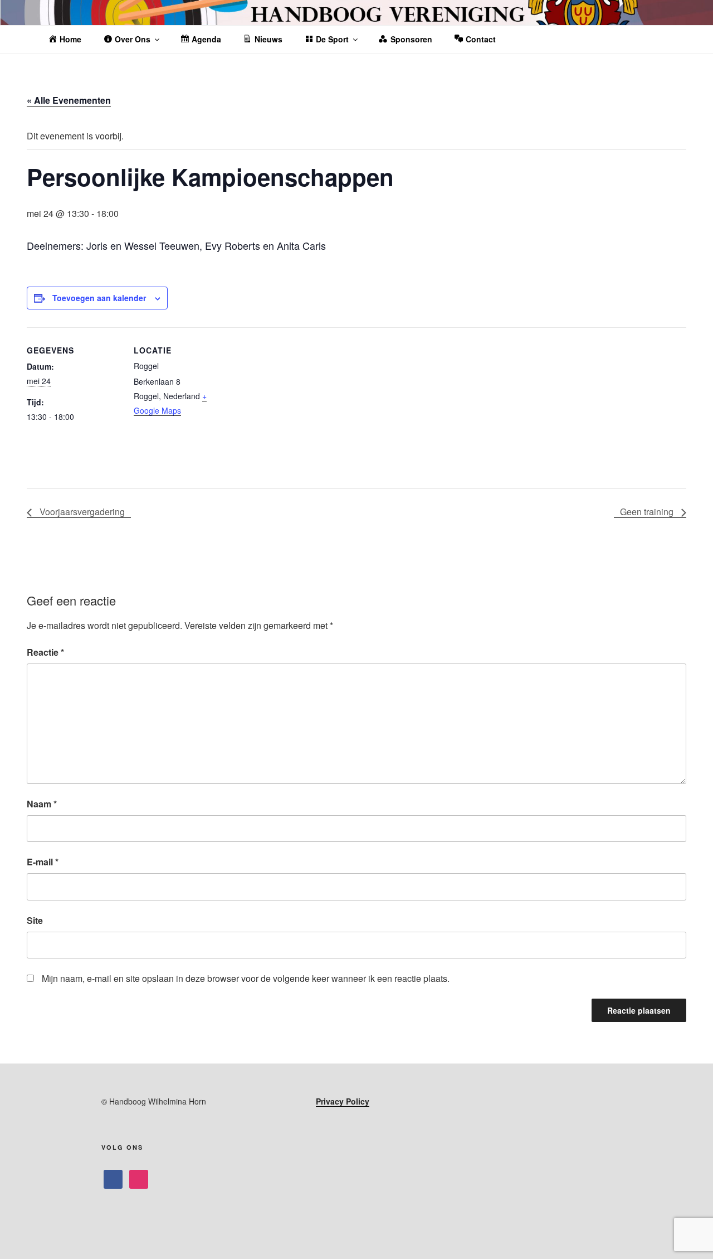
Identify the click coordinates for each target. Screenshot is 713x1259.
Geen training (648, 511)
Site (35, 920)
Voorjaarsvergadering (81, 511)
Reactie (45, 652)
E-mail (42, 861)
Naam (42, 803)
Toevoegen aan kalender (99, 297)
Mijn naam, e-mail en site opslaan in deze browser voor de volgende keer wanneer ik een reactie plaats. (246, 978)
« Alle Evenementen (69, 100)
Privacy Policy (342, 1101)
